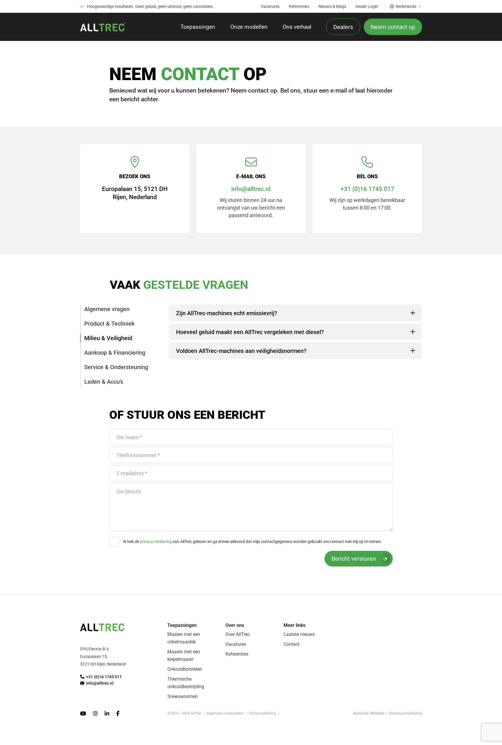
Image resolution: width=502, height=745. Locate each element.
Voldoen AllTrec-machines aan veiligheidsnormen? (241, 350)
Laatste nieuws (299, 634)
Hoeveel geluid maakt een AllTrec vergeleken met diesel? (250, 332)
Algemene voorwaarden (225, 713)
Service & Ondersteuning (116, 367)
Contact (292, 644)
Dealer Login (367, 6)
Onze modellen (249, 27)
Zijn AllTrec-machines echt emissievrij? (226, 313)
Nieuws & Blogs (332, 6)
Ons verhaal (297, 27)
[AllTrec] (103, 27)
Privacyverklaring (262, 713)
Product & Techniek (109, 323)
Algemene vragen (107, 309)
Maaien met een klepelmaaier (183, 655)
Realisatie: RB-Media (369, 713)
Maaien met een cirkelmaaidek (183, 638)
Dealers (343, 27)
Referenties (299, 6)
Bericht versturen (353, 558)
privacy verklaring (156, 541)
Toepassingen (197, 27)
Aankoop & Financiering (114, 352)
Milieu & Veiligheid (108, 338)
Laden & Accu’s (103, 381)
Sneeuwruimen (182, 696)
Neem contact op (393, 27)
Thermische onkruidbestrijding (185, 682)
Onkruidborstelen (184, 669)
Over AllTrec (237, 634)
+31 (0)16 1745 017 (367, 188)
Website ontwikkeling (405, 713)
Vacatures (270, 6)
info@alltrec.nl (250, 188)
